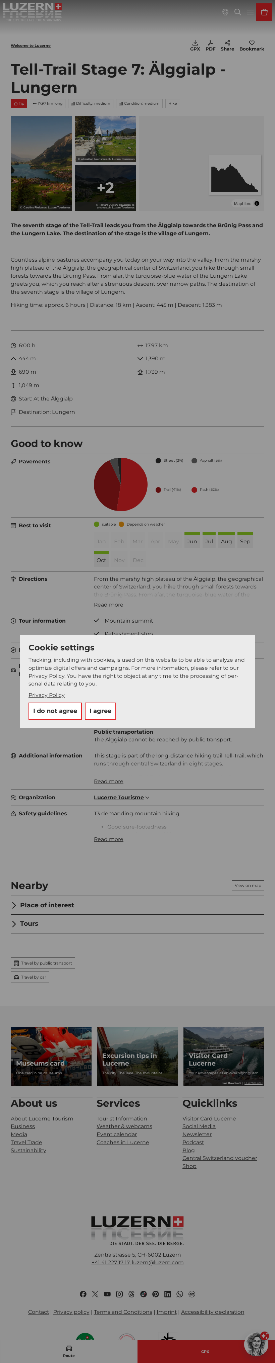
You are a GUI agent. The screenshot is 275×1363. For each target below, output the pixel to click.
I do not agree (55, 711)
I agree (100, 711)
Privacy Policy (47, 695)
